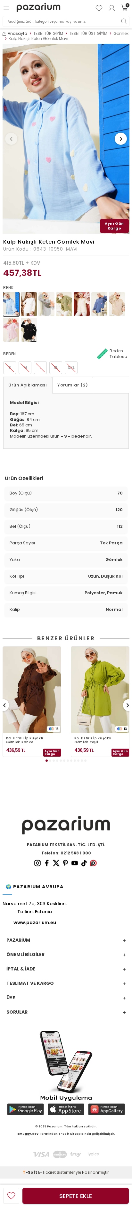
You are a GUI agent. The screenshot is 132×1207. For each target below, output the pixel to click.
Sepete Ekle (75, 1196)
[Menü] (7, 8)
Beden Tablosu (119, 353)
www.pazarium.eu (34, 922)
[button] (11, 139)
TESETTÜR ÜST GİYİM (88, 33)
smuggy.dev (27, 1134)
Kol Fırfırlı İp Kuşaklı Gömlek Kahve (24, 740)
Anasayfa (17, 33)
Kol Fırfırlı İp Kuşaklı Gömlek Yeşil (92, 740)
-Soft (30, 1172)
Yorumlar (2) (72, 385)
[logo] (38, 8)
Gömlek (120, 33)
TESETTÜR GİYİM (48, 33)
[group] (66, 139)
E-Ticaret (47, 1172)
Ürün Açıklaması (27, 385)
